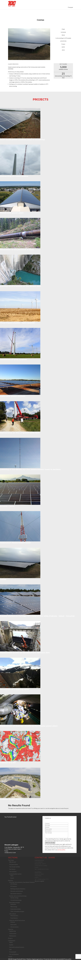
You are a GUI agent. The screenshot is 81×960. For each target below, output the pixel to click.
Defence (12, 922)
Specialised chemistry (16, 893)
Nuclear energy (14, 897)
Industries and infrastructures (17, 920)
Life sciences (12, 913)
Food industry (14, 918)
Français (70, 7)
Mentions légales (31, 959)
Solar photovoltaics (15, 909)
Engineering (12, 931)
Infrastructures (14, 927)
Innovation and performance (16, 947)
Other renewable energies (17, 911)
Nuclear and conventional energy (18, 896)
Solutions (10, 880)
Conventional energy (16, 900)
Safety (11, 942)
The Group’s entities (14, 866)
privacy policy (61, 849)
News (11, 875)
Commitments (11, 940)
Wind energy (13, 906)
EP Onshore (13, 886)
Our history (12, 869)
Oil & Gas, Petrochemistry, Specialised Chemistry (22, 882)
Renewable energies (14, 902)
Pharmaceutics (14, 915)
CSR (10, 949)
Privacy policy (67, 959)
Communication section (15, 874)
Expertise (10, 929)
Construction (12, 933)
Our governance (13, 864)
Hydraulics (13, 904)
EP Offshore (13, 884)
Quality (11, 944)
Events (12, 878)
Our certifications (14, 954)
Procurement (12, 952)
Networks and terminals (16, 891)
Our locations (12, 871)
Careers (10, 956)
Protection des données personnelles (54, 959)
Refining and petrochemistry (17, 888)
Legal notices (39, 959)
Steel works (13, 924)
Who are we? (12, 862)
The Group (11, 860)
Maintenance (12, 936)
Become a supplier (39, 881)
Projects (10, 938)
